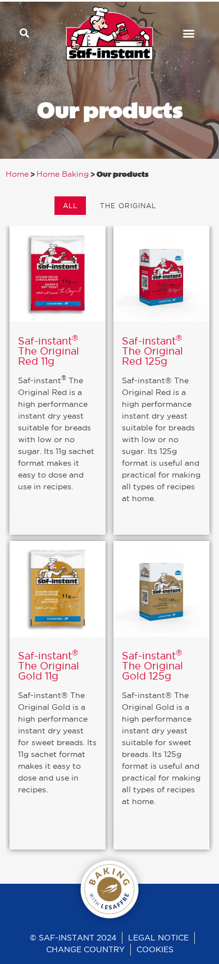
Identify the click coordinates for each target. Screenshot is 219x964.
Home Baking (62, 174)
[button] (24, 33)
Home (17, 174)
